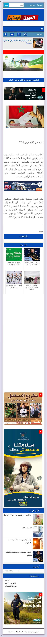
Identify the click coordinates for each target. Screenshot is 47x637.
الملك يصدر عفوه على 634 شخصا (18, 515)
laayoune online (14, 631)
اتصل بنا (7, 580)
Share (41, 232)
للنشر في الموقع (10, 583)
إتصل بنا (39, 5)
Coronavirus (27, 527)
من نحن (32, 5)
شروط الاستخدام (10, 586)
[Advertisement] (23, 319)
